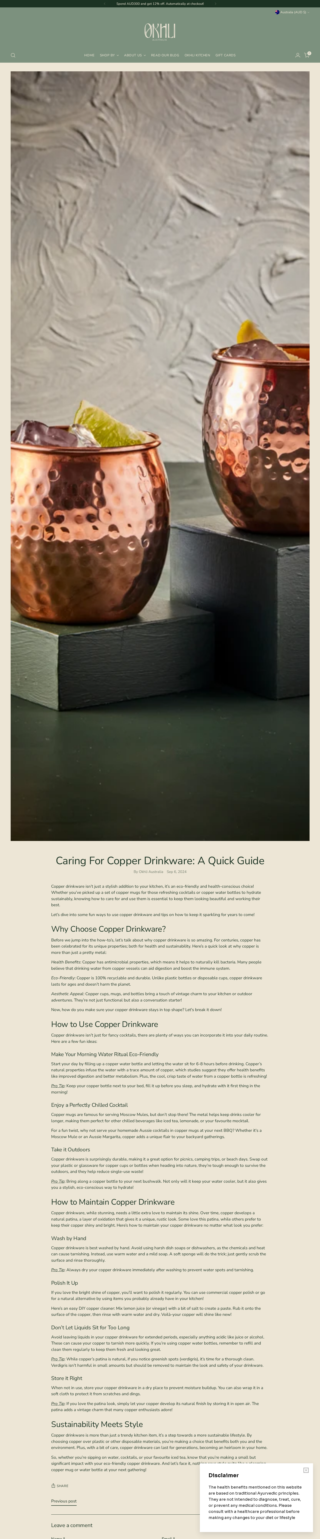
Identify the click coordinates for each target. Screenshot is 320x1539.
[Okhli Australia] (160, 31)
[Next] (215, 3)
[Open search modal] (13, 55)
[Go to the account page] (297, 55)
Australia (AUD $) (293, 12)
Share (63, 1486)
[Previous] (104, 3)
